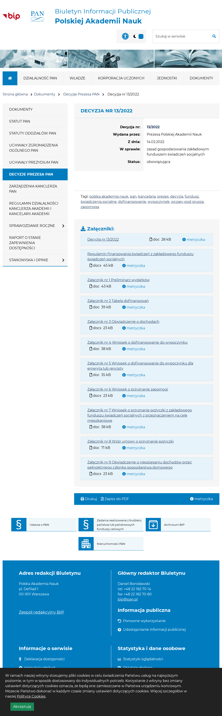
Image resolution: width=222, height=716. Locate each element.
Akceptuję (23, 707)
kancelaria (147, 196)
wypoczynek (159, 202)
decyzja (176, 196)
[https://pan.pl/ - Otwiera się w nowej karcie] (37, 16)
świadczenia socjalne (99, 202)
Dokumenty (44, 94)
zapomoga (90, 207)
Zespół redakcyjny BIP (41, 612)
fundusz (192, 196)
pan (133, 196)
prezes (163, 196)
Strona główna (15, 94)
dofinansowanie (132, 202)
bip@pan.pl (128, 599)
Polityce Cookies (31, 696)
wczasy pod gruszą (187, 202)
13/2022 (153, 127)
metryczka (195, 240)
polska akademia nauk (108, 196)
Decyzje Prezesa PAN (81, 94)
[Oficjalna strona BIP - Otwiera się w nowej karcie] (11, 16)
